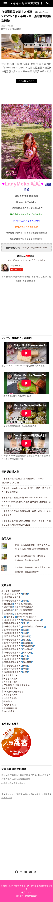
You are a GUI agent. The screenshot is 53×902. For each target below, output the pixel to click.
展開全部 (5, 591)
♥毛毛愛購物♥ (10, 698)
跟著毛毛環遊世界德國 (15, 633)
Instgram (21, 872)
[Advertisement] (23, 308)
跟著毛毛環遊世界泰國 (15, 666)
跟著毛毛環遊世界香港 (15, 672)
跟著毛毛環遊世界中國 (15, 669)
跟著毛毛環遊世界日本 (15, 656)
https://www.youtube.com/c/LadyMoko (26, 260)
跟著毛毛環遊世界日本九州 (17, 652)
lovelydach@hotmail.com (35, 248)
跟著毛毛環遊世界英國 (15, 630)
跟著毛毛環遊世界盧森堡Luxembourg (22, 620)
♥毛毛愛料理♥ (10, 682)
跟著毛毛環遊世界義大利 (16, 639)
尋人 (38, 794)
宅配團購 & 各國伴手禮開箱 (17, 685)
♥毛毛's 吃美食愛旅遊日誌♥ (26, 4)
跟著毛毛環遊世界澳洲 (15, 659)
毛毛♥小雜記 (10, 705)
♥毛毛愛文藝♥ (10, 688)
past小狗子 (9, 711)
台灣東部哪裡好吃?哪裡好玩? (18, 613)
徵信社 (9, 794)
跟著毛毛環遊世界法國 (15, 600)
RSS (35, 872)
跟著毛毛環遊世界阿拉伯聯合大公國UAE (24, 626)
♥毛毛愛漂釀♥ (10, 678)
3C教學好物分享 (14, 691)
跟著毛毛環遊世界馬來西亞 (17, 662)
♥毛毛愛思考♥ (10, 695)
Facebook (16, 872)
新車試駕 (8, 701)
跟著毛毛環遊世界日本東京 (17, 649)
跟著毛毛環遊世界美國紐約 (17, 643)
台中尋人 (25, 794)
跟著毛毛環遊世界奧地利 (16, 636)
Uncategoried (10, 708)
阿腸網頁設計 (31, 896)
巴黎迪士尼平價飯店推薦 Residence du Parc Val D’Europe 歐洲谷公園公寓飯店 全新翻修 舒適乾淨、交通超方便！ (26, 501)
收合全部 (16, 591)
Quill (29, 892)
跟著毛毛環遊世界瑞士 (15, 623)
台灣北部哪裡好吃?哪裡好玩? (18, 604)
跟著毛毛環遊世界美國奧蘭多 (18, 646)
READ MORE (26, 81)
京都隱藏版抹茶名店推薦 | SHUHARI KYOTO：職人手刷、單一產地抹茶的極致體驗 (26, 16)
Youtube (25, 872)
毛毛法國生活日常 (12, 597)
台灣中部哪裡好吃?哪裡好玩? (18, 607)
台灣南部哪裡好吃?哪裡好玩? (18, 610)
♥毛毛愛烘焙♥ (10, 675)
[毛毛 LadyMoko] (26, 178)
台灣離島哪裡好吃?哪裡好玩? (21, 617)
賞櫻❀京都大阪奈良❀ (11, 29)
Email (30, 872)
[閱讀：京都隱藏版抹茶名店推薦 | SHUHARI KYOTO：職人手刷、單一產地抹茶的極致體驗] (26, 58)
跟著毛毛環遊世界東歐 (15, 594)
